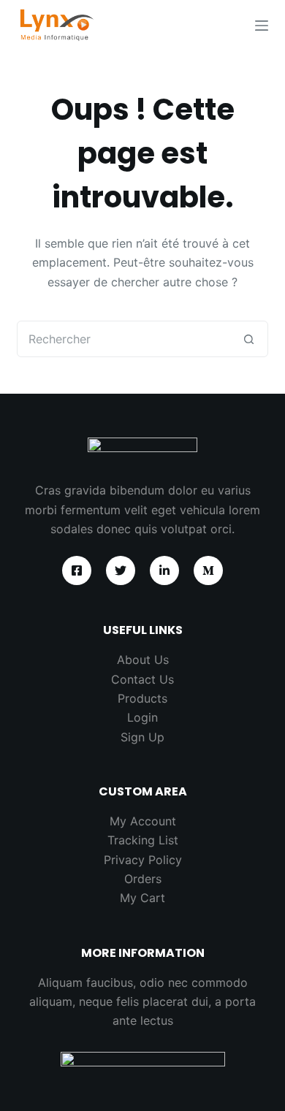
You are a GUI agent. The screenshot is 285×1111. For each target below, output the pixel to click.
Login (142, 717)
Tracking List (142, 840)
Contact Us (142, 679)
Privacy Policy (143, 859)
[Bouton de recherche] (249, 339)
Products (142, 698)
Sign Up (142, 737)
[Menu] (261, 25)
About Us (143, 659)
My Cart (142, 897)
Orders (143, 878)
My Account (143, 821)
